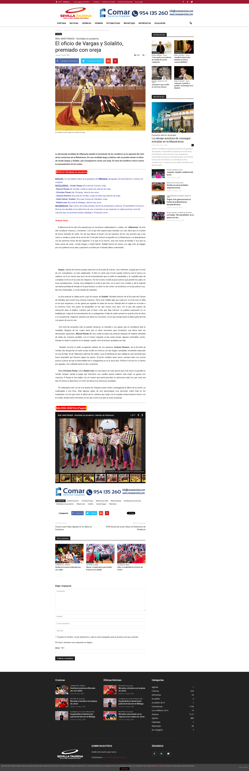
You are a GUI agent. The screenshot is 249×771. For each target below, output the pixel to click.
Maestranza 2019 (102, 501)
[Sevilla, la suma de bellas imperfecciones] (158, 186)
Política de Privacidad (125, 2)
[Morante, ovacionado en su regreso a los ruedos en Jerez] (109, 715)
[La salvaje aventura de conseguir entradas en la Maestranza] (173, 117)
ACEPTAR (124, 769)
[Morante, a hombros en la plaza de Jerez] (61, 702)
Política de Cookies (108, 2)
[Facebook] (183, 1)
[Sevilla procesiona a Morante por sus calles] (69, 553)
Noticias (74, 23)
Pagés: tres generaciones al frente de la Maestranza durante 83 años (179, 202)
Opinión (99, 23)
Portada (61, 23)
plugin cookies (243, 767)
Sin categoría (157, 730)
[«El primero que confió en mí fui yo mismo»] (161, 73)
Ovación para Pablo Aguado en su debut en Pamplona (73, 528)
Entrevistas (145, 23)
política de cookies (158, 766)
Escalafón (160, 23)
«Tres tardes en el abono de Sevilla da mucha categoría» (161, 59)
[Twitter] (192, 1)
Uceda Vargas (101, 504)
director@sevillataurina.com (114, 757)
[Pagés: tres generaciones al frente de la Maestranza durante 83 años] (158, 199)
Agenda (155, 687)
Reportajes (129, 23)
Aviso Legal (139, 2)
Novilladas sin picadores (65, 504)
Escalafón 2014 (158, 702)
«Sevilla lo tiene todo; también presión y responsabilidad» (182, 59)
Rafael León (81, 504)
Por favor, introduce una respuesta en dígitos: (74, 642)
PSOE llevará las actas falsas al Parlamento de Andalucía (126, 528)
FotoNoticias (113, 23)
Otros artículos (63, 539)
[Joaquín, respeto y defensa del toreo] (158, 173)
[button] (191, 23)
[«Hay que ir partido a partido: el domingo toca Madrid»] (184, 73)
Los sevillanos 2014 (160, 710)
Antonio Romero (73, 501)
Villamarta (112, 504)
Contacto (96, 2)
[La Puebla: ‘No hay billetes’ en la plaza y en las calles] (158, 216)
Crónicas (86, 23)
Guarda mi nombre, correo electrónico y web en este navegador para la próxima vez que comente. (98, 637)
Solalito (90, 504)
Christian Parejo (87, 501)
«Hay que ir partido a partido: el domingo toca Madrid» (183, 85)
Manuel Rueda (116, 501)
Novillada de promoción (132, 501)
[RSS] (187, 1)
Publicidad (156, 722)
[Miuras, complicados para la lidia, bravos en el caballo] (100, 553)
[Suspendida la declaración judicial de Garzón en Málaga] (61, 715)
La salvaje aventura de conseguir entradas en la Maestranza (171, 140)
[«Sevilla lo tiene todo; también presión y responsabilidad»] (184, 47)
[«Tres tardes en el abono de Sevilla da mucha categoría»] (161, 47)
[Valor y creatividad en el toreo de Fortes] (131, 553)
